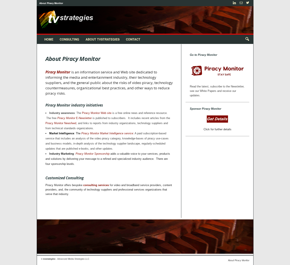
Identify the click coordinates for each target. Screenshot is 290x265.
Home (48, 39)
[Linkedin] (234, 3)
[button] (247, 39)
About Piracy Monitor (51, 3)
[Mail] (241, 3)
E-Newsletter (74, 118)
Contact (133, 39)
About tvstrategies (103, 39)
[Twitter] (247, 3)
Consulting (69, 39)
